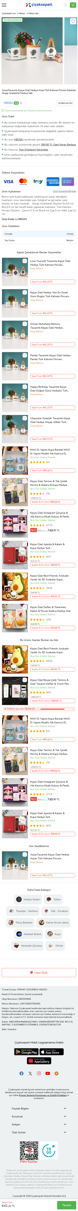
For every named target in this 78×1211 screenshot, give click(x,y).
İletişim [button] (16, 1124)
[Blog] (56, 1073)
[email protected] (33, 994)
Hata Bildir (41, 973)
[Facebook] (21, 1073)
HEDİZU (8, 103)
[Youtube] (47, 1073)
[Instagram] (39, 1073)
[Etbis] (29, 1152)
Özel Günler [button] (19, 1132)
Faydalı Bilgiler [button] (20, 1108)
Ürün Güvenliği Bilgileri (64, 191)
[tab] (39, 1108)
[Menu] (4, 5)
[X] (30, 1073)
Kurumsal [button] (17, 1116)
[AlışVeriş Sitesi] (73, 5)
